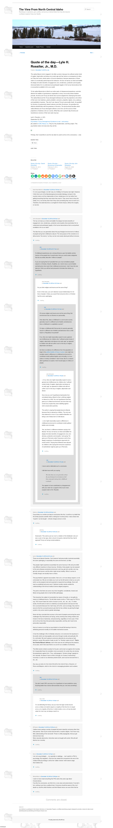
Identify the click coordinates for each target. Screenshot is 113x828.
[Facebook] (53, 176)
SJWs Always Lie (43, 123)
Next (92, 52)
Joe (48, 70)
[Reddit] (42, 176)
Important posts (29, 47)
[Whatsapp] (39, 176)
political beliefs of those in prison (55, 352)
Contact (48, 47)
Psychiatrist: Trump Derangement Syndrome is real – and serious (49, 121)
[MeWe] (35, 176)
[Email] (49, 176)
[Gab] (32, 176)
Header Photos (40, 47)
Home (21, 47)
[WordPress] (70, 176)
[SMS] (60, 176)
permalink (73, 178)
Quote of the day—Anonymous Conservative (55, 164)
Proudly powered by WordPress (56, 819)
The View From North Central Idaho (41, 9)
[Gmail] (63, 176)
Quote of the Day (56, 178)
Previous (22, 52)
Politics (49, 178)
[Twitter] (56, 176)
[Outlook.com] (66, 176)
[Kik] (73, 176)
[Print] (46, 176)
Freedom (45, 178)
